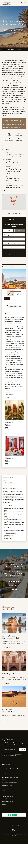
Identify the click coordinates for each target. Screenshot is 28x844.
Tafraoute (8, 166)
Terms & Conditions (7, 799)
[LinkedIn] (17, 768)
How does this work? (14, 254)
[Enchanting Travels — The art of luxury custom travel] (6, 3)
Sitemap (4, 804)
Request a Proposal (7, 785)
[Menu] (25, 3)
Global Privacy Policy (7, 796)
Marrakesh (9, 152)
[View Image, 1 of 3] (14, 446)
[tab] (10, 293)
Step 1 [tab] (8, 230)
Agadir (8, 177)
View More (7, 647)
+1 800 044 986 (9, 780)
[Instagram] (6, 768)
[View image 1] (12, 418)
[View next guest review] (24, 573)
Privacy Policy (18, 754)
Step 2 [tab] (19, 230)
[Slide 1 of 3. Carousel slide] (14, 446)
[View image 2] (13, 418)
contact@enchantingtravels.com (10, 782)
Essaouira (8, 183)
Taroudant (8, 159)
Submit (23, 749)
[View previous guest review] (3, 573)
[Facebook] (3, 768)
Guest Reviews (21, 49)
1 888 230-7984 (13, 777)
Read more (14, 577)
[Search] (21, 3)
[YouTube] (10, 768)
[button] (11, 198)
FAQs (3, 793)
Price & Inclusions (9, 49)
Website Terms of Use (7, 801)
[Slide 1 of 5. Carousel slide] (14, 410)
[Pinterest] (14, 768)
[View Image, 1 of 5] (14, 410)
